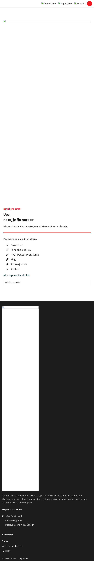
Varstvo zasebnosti (12, 545)
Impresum (23, 558)
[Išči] (88, 282)
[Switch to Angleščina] (65, 3)
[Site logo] (13, 3)
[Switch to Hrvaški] (79, 3)
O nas (5, 541)
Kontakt (6, 550)
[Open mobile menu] (89, 3)
